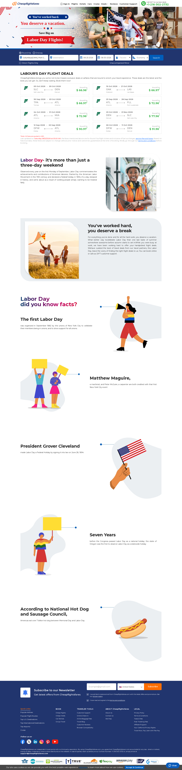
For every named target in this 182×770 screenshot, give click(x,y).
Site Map (108, 719)
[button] (152, 762)
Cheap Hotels (60, 716)
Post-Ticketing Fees (141, 722)
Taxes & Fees (138, 719)
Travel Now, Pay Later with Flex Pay (147, 730)
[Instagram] (41, 741)
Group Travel (60, 722)
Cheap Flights (61, 713)
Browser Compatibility (85, 727)
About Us (108, 713)
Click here (83, 767)
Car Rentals (60, 719)
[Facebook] (22, 743)
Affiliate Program (140, 725)
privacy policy (98, 696)
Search (156, 58)
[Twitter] (29, 741)
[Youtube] (55, 741)
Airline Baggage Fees (84, 719)
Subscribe (153, 686)
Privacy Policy (139, 713)
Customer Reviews (83, 725)
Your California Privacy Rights (145, 727)
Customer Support (83, 713)
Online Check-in (83, 716)
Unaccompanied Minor (119, 63)
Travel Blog (81, 722)
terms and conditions (147, 141)
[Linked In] (35, 741)
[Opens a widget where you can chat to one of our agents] (173, 766)
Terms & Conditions (141, 716)
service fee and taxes (144, 138)
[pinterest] (48, 741)
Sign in (66, 4)
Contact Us (109, 716)
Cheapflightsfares (26, 4)
